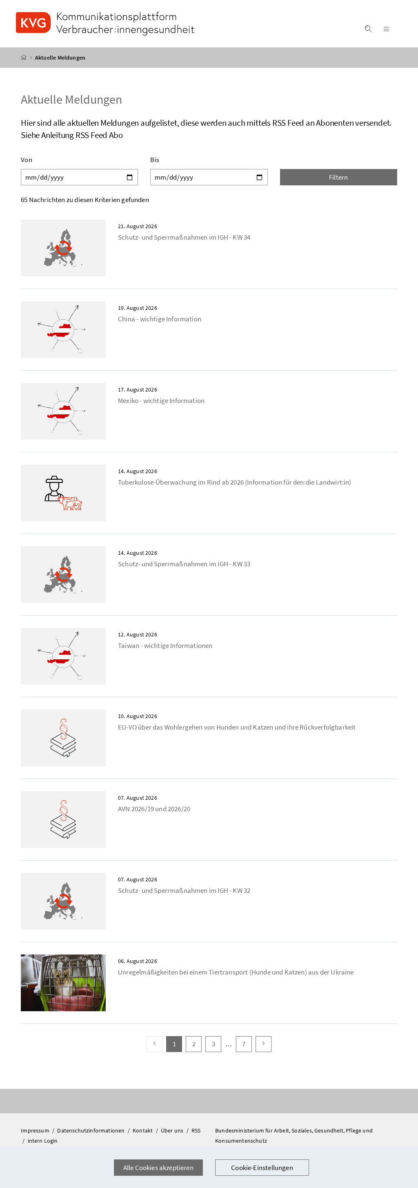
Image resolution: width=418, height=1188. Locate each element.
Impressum (36, 1130)
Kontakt (143, 1130)
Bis (154, 159)
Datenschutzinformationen (91, 1130)
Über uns (173, 1130)
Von (26, 159)
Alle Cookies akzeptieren (158, 1167)
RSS (196, 1130)
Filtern (338, 177)
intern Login (43, 1140)
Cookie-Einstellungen (262, 1167)
